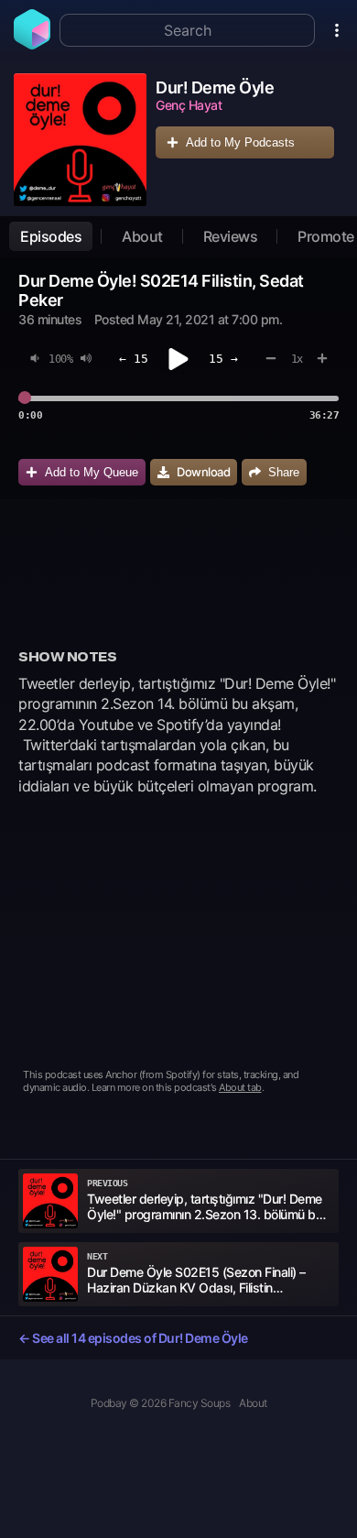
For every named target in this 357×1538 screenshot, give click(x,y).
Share (283, 472)
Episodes (50, 236)
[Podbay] (32, 44)
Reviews (230, 236)
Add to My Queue (91, 472)
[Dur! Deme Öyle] (80, 139)
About (142, 236)
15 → (223, 358)
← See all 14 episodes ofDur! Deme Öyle (133, 1338)
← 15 (133, 358)
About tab (240, 1087)
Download (203, 471)
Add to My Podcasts (240, 142)
